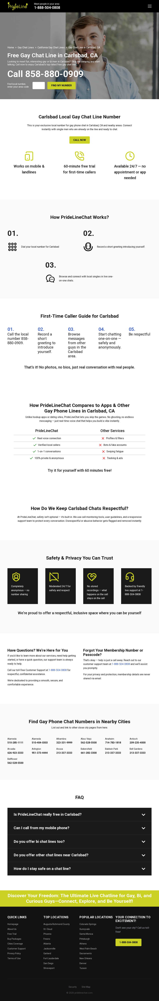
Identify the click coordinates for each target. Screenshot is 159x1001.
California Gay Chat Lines (51, 47)
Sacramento (86, 953)
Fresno (46, 939)
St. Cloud (47, 929)
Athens (83, 943)
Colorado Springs (88, 924)
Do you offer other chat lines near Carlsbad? (51, 855)
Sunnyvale (85, 929)
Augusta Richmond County (56, 924)
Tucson (83, 968)
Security (73, 987)
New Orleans (86, 958)
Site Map (86, 987)
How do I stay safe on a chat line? (42, 869)
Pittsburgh (85, 939)
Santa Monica (86, 934)
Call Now (79, 140)
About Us (11, 929)
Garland (47, 953)
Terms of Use (14, 958)
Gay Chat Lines (26, 47)
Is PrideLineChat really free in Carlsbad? (48, 814)
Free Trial (11, 934)
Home (10, 47)
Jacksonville (49, 948)
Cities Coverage (15, 943)
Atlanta (47, 943)
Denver (83, 963)
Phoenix (47, 934)
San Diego (48, 963)
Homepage (12, 924)
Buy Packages (14, 939)
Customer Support (16, 948)
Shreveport (49, 968)
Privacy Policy (14, 953)
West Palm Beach (88, 948)
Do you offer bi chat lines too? (39, 841)
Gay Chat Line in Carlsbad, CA (84, 47)
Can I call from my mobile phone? (41, 828)
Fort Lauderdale (51, 958)
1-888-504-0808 (47, 7)
